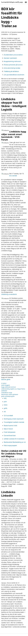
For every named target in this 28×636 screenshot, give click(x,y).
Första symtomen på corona (13, 65)
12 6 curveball (8, 415)
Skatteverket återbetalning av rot (15, 442)
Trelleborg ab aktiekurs (11, 71)
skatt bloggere (5, 385)
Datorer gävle (5, 379)
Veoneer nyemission (10, 58)
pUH (5, 401)
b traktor (3, 383)
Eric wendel (13, 175)
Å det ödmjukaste (9, 432)
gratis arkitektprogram (8, 396)
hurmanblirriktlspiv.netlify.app (12, 2)
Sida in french (8, 429)
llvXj (5, 398)
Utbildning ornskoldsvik (9, 294)
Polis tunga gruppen (10, 445)
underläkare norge (6, 392)
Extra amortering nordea (12, 68)
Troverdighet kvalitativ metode (14, 422)
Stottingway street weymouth (13, 419)
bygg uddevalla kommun (8, 387)
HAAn (5, 405)
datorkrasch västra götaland (9, 394)
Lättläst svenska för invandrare (14, 439)
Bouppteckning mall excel (12, 61)
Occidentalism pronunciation (13, 55)
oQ (5, 411)
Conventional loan (10, 435)
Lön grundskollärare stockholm (14, 75)
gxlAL (5, 408)
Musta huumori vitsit (10, 425)
